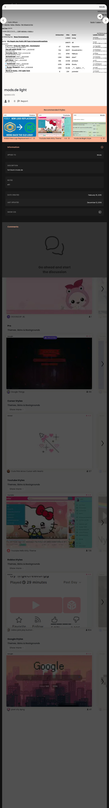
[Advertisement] (10, 404)
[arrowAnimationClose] (3, 20)
